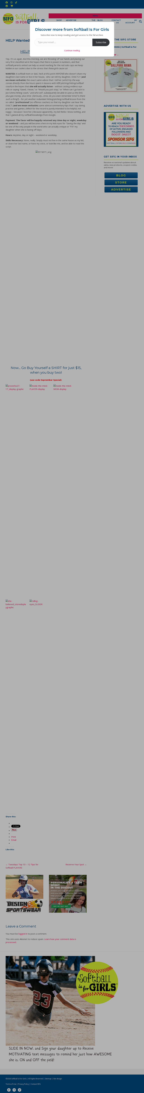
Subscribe (101, 42)
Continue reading (72, 50)
